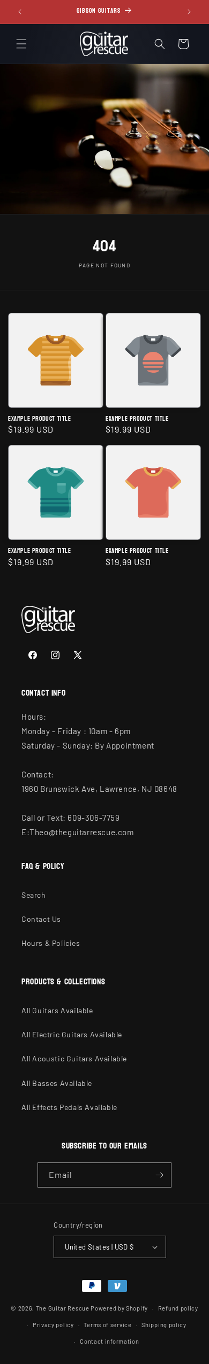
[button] (21, 44)
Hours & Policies (50, 942)
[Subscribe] (159, 1175)
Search (33, 894)
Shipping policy (163, 1324)
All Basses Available (56, 1083)
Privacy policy (53, 1324)
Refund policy (178, 1308)
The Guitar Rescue (62, 1308)
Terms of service (107, 1324)
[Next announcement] (189, 12)
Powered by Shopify (119, 1308)
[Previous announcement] (20, 12)
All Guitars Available (57, 1010)
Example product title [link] (39, 419)
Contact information (109, 1341)
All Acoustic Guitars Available (74, 1058)
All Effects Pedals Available (69, 1107)
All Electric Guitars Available (71, 1034)
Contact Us (41, 918)
